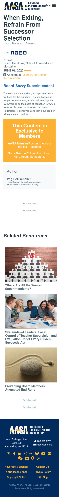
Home (6, 43)
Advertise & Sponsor (16, 466)
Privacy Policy (43, 472)
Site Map (43, 477)
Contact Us (42, 466)
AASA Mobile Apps (16, 472)
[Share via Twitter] (16, 53)
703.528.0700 (44, 441)
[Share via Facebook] (12, 53)
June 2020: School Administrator (25, 76)
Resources (17, 43)
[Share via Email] (24, 53)
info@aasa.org (44, 444)
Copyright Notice (16, 477)
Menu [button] (48, 5)
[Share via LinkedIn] (20, 53)
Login (34, 143)
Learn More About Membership (32, 154)
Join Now (36, 153)
